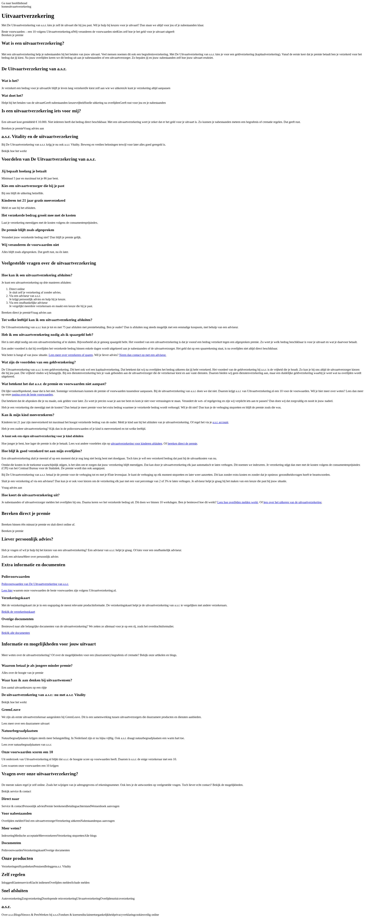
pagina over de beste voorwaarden (32, 394)
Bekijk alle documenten (16, 632)
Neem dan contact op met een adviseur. (142, 355)
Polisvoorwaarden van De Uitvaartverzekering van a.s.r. (35, 584)
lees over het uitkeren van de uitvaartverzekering (292, 502)
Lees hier (7, 590)
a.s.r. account (220, 422)
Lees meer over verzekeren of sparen (71, 355)
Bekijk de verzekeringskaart (18, 611)
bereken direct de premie (182, 443)
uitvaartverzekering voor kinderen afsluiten (136, 443)
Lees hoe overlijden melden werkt (237, 502)
